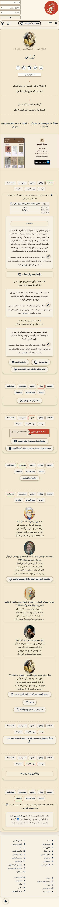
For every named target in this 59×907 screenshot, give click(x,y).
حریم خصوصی (17, 891)
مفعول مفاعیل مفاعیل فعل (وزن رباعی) (27, 203)
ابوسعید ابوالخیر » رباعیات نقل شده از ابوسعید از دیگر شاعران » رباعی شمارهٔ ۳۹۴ (29, 558)
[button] (56, 23)
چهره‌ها (48, 885)
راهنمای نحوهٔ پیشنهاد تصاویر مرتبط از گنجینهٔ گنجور (31, 448)
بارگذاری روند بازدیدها (29, 773)
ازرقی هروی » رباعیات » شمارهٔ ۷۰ (29, 640)
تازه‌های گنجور (46, 865)
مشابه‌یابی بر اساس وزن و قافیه (31, 709)
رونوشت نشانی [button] (20, 362)
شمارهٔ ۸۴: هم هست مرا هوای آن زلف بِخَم (44, 125)
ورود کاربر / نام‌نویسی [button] (31, 23)
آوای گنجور (19, 861)
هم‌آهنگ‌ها (10, 183)
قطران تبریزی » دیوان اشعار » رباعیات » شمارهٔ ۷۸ (30, 675)
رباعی (25, 206)
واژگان (41, 183)
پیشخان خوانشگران (16, 865)
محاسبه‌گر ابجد (17, 858)
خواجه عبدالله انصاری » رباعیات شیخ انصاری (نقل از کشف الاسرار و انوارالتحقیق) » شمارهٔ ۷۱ (29, 603)
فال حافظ (47, 851)
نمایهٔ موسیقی (46, 854)
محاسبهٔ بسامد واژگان (31, 400)
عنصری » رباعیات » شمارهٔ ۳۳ (29, 521)
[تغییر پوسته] (6, 901)
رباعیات (18, 49)
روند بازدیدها (30, 189)
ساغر (21, 847)
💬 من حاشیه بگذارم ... (22, 806)
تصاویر (32, 183)
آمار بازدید (19, 880)
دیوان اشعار (28, 49)
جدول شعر (47, 847)
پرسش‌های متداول (44, 881)
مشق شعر (22, 183)
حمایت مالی (46, 888)
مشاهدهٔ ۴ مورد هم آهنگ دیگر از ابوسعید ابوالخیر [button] (31, 579)
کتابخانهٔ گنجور (17, 851)
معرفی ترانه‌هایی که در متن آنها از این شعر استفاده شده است (30, 738)
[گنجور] (51, 7)
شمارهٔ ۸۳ (29, 57)
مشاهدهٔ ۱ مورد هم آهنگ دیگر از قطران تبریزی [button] (31, 694)
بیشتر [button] (32, 702)
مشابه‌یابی (47, 861)
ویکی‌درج (25, 209)
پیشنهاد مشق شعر (29, 478)
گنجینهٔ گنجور (18, 854)
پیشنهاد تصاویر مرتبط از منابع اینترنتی (31, 441)
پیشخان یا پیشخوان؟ (15, 868)
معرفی (48, 878)
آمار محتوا (47, 891)
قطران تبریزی (40, 49)
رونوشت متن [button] (42, 362)
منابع (21, 884)
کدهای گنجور (18, 840)
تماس (20, 887)
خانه (49, 840)
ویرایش (24, 264)
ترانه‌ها (41, 189)
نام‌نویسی (18, 816)
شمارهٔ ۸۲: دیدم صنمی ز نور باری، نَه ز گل (14, 125)
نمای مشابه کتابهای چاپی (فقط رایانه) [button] (31, 369)
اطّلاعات (49, 183)
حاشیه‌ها (19, 189)
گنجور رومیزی (18, 844)
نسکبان (20, 871)
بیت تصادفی (46, 844)
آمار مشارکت (18, 877)
